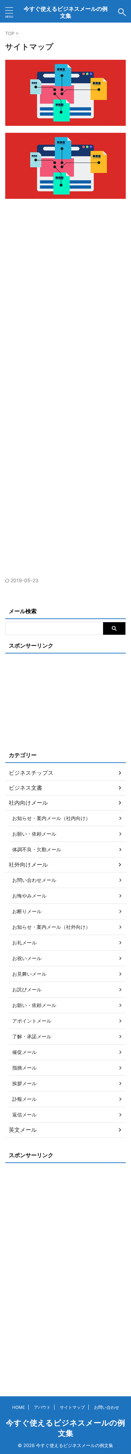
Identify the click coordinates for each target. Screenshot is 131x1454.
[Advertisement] (65, 274)
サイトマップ (72, 1407)
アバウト (42, 1407)
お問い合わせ (106, 1407)
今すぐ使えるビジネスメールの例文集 (66, 12)
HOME (18, 1407)
